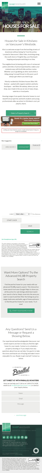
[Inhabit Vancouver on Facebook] (7, 438)
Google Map (24, 147)
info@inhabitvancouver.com (21, 385)
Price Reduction (36, 214)
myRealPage (5, 454)
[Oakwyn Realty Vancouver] (36, 451)
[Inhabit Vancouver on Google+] (11, 438)
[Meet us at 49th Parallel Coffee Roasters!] (21, 376)
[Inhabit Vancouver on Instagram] (22, 438)
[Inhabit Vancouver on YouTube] (26, 438)
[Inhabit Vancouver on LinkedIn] (15, 438)
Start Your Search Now (22, 311)
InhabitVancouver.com (12, 453)
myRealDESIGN (18, 454)
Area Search (10, 147)
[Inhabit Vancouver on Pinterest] (18, 438)
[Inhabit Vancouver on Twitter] (4, 438)
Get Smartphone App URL (9, 239)
